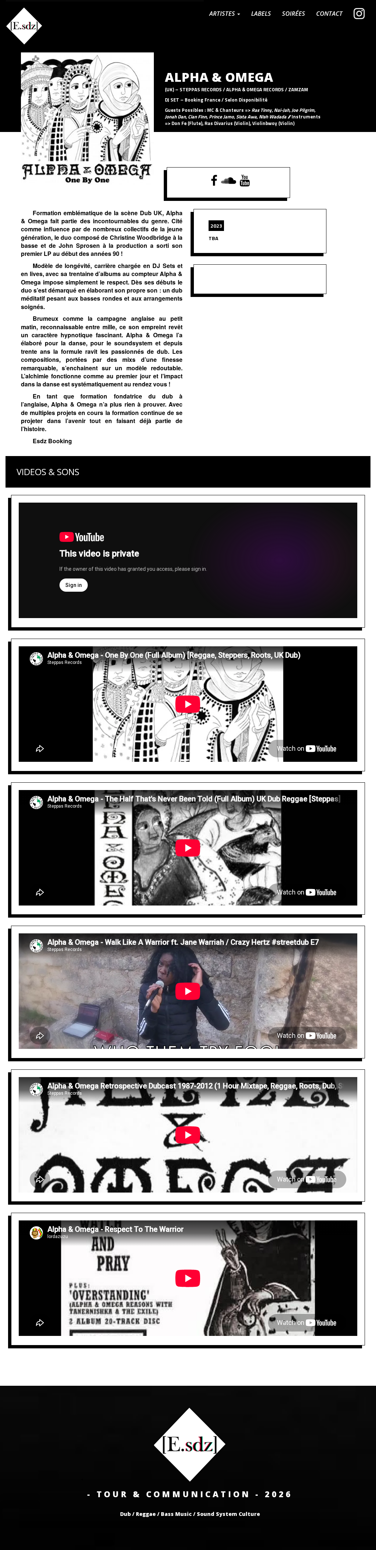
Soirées (293, 13)
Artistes (222, 13)
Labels (261, 13)
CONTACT (329, 13)
